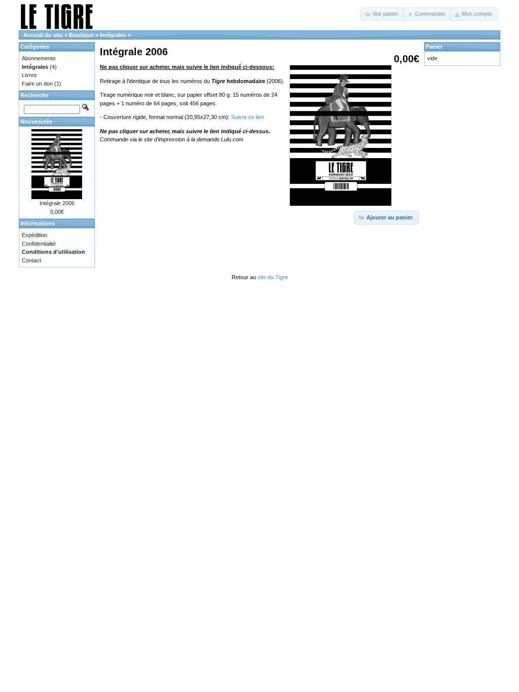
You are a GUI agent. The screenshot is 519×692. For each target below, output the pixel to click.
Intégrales (113, 35)
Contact (31, 260)
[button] (382, 14)
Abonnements (39, 58)
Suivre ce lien (247, 117)
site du (272, 277)
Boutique (81, 35)
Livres (29, 75)
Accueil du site (43, 35)
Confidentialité (39, 244)
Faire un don (37, 84)
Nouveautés (36, 122)
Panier (434, 47)
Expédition (34, 235)
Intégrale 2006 (57, 203)
